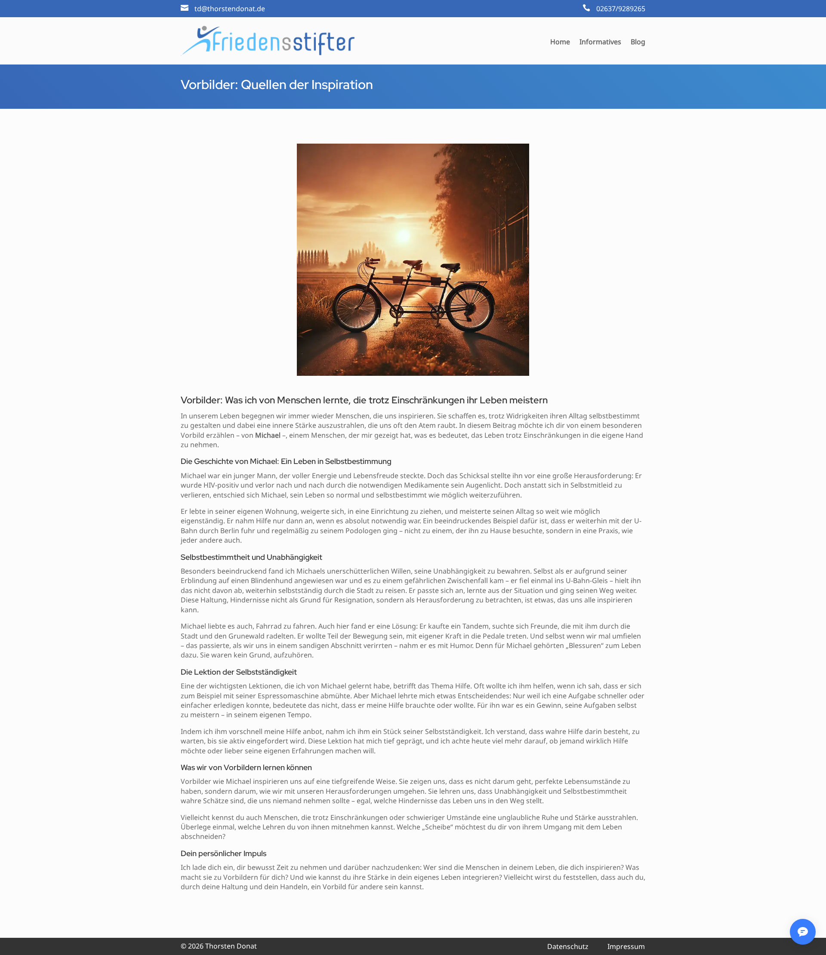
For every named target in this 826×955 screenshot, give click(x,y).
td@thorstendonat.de (229, 8)
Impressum (626, 946)
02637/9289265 (620, 8)
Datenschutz (568, 946)
